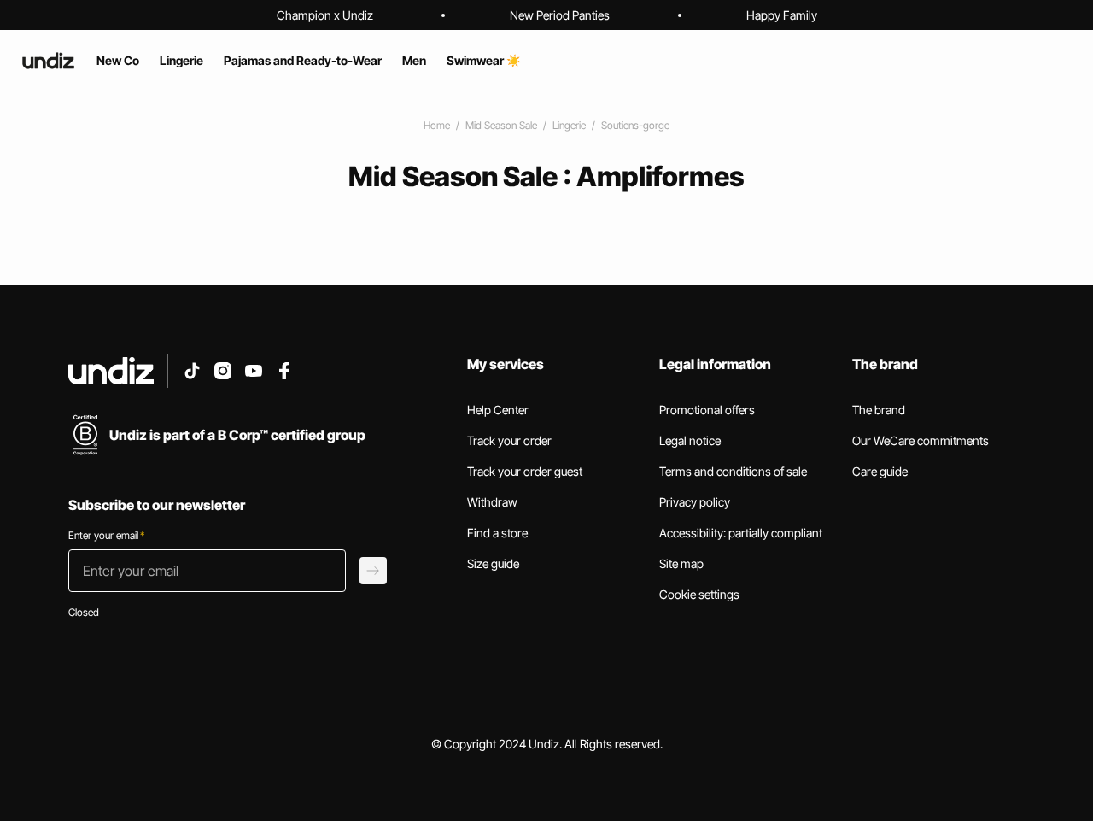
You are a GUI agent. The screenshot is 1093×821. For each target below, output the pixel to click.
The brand (878, 409)
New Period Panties (560, 15)
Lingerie (569, 125)
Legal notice (690, 440)
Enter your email (106, 535)
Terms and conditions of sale (733, 471)
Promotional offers (707, 409)
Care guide (880, 471)
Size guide (493, 563)
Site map (681, 563)
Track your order (509, 440)
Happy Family (781, 15)
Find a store (497, 532)
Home (437, 125)
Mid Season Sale (501, 125)
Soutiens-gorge (635, 125)
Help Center (498, 409)
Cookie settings (699, 594)
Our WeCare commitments (920, 440)
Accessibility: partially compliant (740, 532)
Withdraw (492, 502)
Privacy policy (694, 502)
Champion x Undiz (325, 15)
